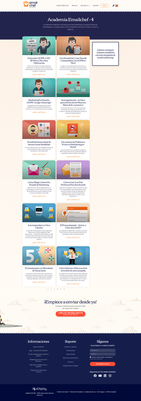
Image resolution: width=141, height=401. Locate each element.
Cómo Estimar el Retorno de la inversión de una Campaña (73, 269)
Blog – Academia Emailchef (38, 351)
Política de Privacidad (96, 359)
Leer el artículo (39, 74)
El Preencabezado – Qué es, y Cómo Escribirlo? (73, 226)
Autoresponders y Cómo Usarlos (39, 226)
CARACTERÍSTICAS (62, 6)
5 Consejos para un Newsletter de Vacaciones (39, 269)
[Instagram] (110, 375)
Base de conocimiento (70, 358)
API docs (70, 362)
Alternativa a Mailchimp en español (38, 366)
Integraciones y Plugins (70, 366)
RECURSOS (84, 6)
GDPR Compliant (111, 392)
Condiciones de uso (90, 392)
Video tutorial (70, 354)
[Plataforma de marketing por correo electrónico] (30, 4)
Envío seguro (101, 392)
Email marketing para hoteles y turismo (38, 355)
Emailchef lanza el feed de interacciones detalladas (39, 143)
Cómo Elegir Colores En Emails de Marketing (39, 183)
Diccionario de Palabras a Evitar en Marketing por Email (73, 144)
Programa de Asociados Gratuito (38, 371)
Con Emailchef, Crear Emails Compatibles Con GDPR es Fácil (73, 60)
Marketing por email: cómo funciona (38, 360)
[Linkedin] (105, 375)
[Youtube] (100, 375)
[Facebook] (95, 375)
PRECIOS (74, 6)
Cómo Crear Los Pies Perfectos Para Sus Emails (73, 183)
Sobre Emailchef (38, 347)
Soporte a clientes (70, 347)
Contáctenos (70, 351)
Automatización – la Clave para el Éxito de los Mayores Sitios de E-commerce (73, 102)
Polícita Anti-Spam (62, 392)
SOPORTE (96, 6)
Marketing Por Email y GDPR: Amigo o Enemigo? (39, 101)
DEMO (105, 6)
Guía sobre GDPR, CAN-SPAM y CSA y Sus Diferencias (39, 60)
